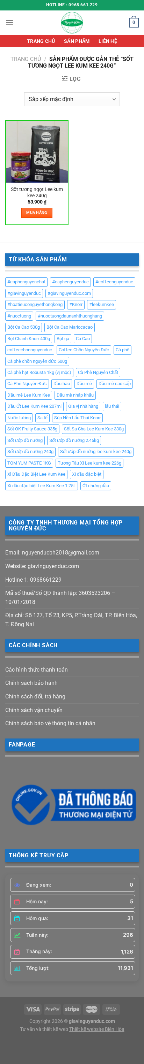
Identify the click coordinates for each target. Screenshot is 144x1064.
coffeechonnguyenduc (29, 349)
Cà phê (122, 349)
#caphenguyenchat (26, 281)
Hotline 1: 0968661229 (33, 579)
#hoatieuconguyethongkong (35, 304)
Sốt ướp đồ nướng (25, 440)
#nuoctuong (19, 316)
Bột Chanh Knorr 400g (28, 338)
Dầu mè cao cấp (115, 383)
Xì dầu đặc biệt (86, 474)
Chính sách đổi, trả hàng (35, 696)
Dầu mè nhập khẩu (75, 395)
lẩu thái (112, 406)
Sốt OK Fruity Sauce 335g (32, 428)
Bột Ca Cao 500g (23, 327)
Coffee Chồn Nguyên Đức (84, 349)
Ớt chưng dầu (95, 485)
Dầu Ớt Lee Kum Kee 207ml (34, 406)
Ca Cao (83, 338)
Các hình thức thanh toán (36, 669)
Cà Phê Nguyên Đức (27, 383)
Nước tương (19, 417)
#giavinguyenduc (24, 293)
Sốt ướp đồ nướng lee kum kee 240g (95, 451)
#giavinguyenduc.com (69, 293)
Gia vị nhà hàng (83, 406)
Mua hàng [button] (37, 212)
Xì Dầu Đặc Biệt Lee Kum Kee (36, 474)
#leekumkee (101, 304)
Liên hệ (108, 41)
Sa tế (42, 417)
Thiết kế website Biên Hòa (96, 1029)
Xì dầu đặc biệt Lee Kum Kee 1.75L (41, 485)
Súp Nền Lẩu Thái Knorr (77, 417)
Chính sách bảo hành (31, 683)
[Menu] (9, 22)
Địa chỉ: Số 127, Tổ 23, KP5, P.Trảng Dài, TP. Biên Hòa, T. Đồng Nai (71, 620)
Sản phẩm (76, 41)
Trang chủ (41, 41)
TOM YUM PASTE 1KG (29, 463)
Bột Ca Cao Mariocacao (69, 327)
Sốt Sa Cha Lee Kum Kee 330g (94, 428)
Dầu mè (84, 383)
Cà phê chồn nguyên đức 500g (37, 361)
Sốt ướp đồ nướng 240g (30, 451)
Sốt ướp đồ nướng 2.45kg (74, 440)
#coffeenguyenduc (114, 281)
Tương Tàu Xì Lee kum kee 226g (89, 463)
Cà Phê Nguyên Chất (98, 372)
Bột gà (63, 338)
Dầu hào (61, 383)
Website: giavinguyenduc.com (42, 566)
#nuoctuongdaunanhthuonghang (70, 316)
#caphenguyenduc (70, 281)
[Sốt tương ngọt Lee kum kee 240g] (37, 152)
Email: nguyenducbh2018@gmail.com (52, 552)
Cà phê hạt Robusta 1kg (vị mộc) (39, 372)
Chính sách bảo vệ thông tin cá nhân (50, 723)
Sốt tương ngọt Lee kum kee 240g (37, 192)
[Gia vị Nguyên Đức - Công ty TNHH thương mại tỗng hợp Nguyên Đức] (72, 22)
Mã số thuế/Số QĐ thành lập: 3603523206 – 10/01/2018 (60, 597)
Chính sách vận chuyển (34, 710)
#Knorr (75, 304)
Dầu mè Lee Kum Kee (28, 395)
